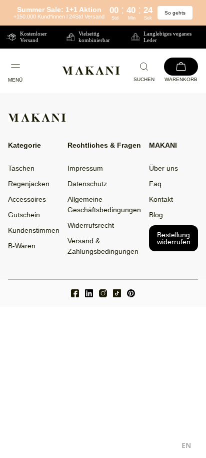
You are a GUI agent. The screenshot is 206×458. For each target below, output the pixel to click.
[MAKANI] (91, 70)
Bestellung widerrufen (173, 238)
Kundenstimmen (34, 230)
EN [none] (186, 445)
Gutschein (24, 215)
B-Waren (22, 246)
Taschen (21, 168)
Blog (156, 215)
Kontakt (161, 199)
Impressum (85, 168)
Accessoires (27, 199)
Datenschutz (87, 184)
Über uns (163, 168)
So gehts (175, 13)
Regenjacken (29, 184)
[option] (186, 446)
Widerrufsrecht (91, 225)
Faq (155, 184)
